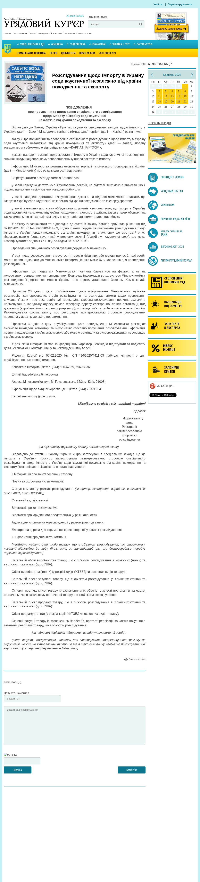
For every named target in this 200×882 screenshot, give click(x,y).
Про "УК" (8, 34)
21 (178, 101)
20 (172, 101)
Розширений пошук (97, 17)
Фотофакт (70, 34)
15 (185, 96)
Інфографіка (87, 53)
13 (172, 96)
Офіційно (57, 44)
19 (165, 101)
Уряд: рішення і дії (32, 44)
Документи (68, 53)
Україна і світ (121, 44)
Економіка (99, 44)
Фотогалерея (107, 53)
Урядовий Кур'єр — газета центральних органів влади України (44, 19)
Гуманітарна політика (31, 53)
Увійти (158, 4)
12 (165, 96)
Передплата (44, 34)
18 (159, 101)
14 (178, 96)
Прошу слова (84, 34)
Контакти (57, 34)
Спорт (53, 53)
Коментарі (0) (12, 682)
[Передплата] (172, 161)
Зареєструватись (180, 4)
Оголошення (20, 34)
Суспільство (144, 44)
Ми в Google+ (165, 385)
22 (185, 101)
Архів (33, 34)
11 (159, 96)
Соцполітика (78, 44)
